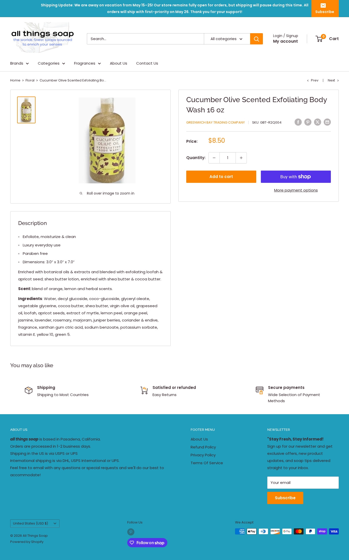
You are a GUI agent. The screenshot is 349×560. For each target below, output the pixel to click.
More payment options (296, 190)
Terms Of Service (207, 463)
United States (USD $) (30, 523)
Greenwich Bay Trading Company (215, 122)
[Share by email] (327, 122)
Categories (49, 63)
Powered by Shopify (26, 541)
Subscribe (324, 11)
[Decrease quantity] (214, 157)
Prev (314, 80)
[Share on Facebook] (298, 122)
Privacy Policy (203, 455)
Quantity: (195, 157)
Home (15, 80)
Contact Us (147, 63)
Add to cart (221, 176)
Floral (30, 80)
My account (285, 41)
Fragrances (84, 63)
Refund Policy (203, 447)
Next (331, 80)
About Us (118, 63)
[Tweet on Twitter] (317, 122)
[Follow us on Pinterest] (130, 531)
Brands (16, 63)
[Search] (256, 38)
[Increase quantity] (241, 157)
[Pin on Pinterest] (307, 122)
